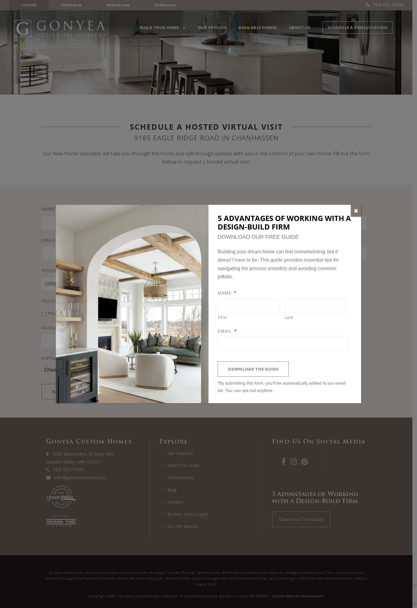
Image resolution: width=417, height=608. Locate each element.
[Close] (356, 211)
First (222, 317)
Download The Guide (253, 369)
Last (289, 317)
